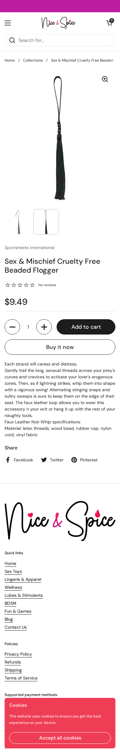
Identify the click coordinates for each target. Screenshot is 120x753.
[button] (12, 327)
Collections (33, 60)
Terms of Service (21, 678)
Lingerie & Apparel (23, 579)
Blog (9, 619)
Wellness (13, 587)
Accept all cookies (60, 738)
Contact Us (16, 627)
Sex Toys (13, 571)
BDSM (10, 603)
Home (10, 60)
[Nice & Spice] (58, 23)
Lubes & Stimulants (24, 595)
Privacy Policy (18, 654)
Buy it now (60, 347)
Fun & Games (18, 611)
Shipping (13, 670)
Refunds (13, 662)
